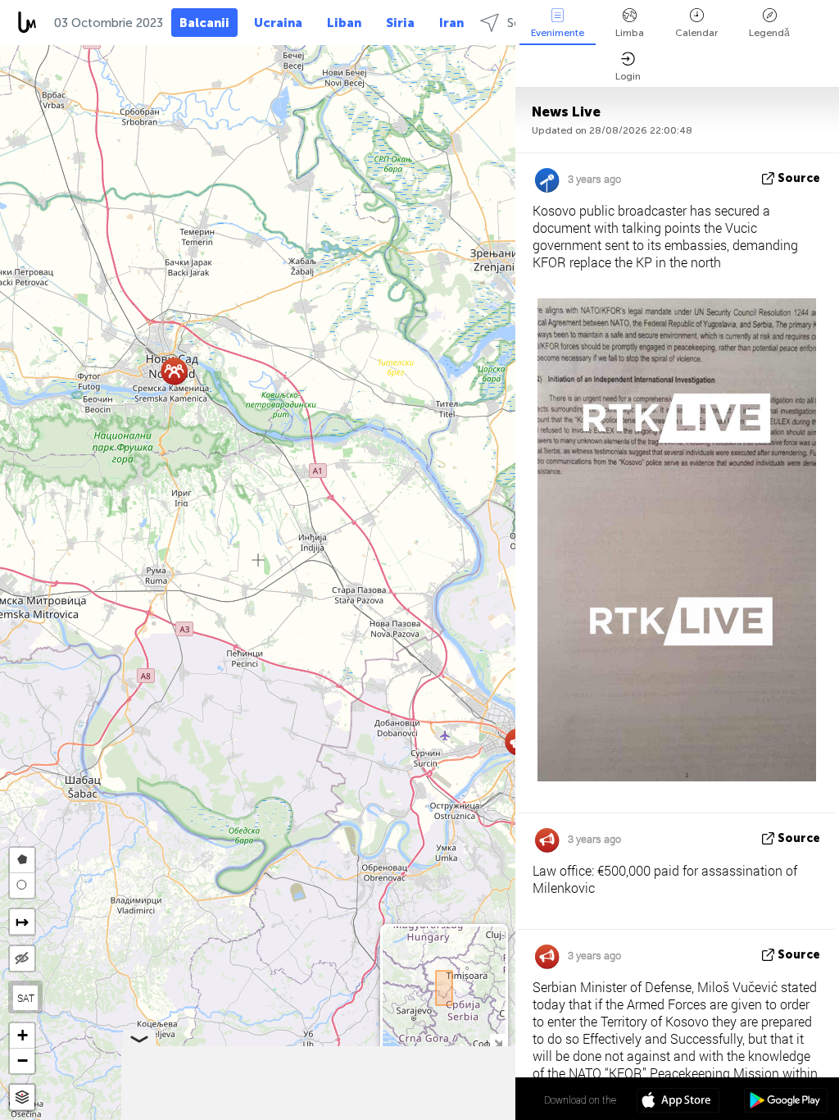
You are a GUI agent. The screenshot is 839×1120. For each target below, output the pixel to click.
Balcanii (204, 23)
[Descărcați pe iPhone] (678, 1102)
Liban (344, 23)
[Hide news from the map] (22, 958)
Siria (400, 23)
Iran (451, 23)
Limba (629, 33)
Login (628, 76)
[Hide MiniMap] (498, 1041)
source (799, 178)
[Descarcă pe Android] (785, 1102)
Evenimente (557, 33)
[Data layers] (22, 1097)
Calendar (696, 33)
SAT (25, 997)
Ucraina (278, 23)
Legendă (769, 33)
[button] (174, 371)
